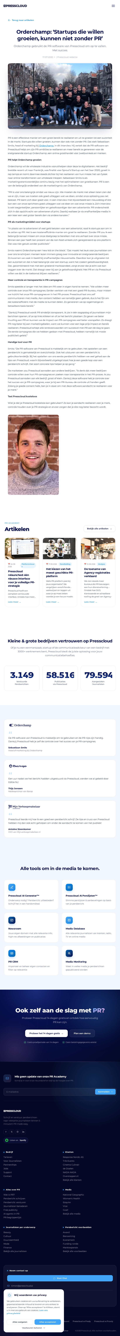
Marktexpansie (70, 1247)
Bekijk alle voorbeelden (75, 1251)
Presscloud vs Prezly (82, 1321)
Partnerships (10, 1165)
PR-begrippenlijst (12, 1217)
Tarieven (8, 1157)
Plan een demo (82, 1033)
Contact (8, 1176)
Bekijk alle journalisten (15, 1251)
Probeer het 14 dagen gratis (46, 1033)
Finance (8, 1247)
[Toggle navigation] (113, 6)
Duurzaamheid (11, 1240)
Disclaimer (63, 1331)
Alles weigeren (20, 1322)
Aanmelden (104, 1091)
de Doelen (68, 1168)
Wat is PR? (9, 1195)
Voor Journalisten (13, 1161)
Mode (6, 1244)
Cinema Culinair (71, 1165)
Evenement (69, 1240)
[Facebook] (6, 1131)
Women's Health (71, 1198)
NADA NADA (69, 1172)
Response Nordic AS (73, 1157)
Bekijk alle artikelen (99, 528)
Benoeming (69, 1236)
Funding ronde (70, 1244)
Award (66, 1232)
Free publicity (11, 1210)
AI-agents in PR (11, 1214)
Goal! (65, 1210)
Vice (65, 1206)
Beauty (7, 1232)
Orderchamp (46, 145)
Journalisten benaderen (16, 1206)
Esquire (67, 1202)
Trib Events (68, 1161)
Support (8, 1172)
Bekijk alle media (71, 1214)
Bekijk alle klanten (72, 1180)
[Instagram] (17, 1131)
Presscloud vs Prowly (103, 1321)
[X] (11, 1131)
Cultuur (7, 1236)
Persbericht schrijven (14, 1198)
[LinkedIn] (23, 1131)
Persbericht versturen (15, 1202)
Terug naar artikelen (23, 20)
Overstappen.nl (70, 1176)
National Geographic (73, 1195)
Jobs (6, 1168)
